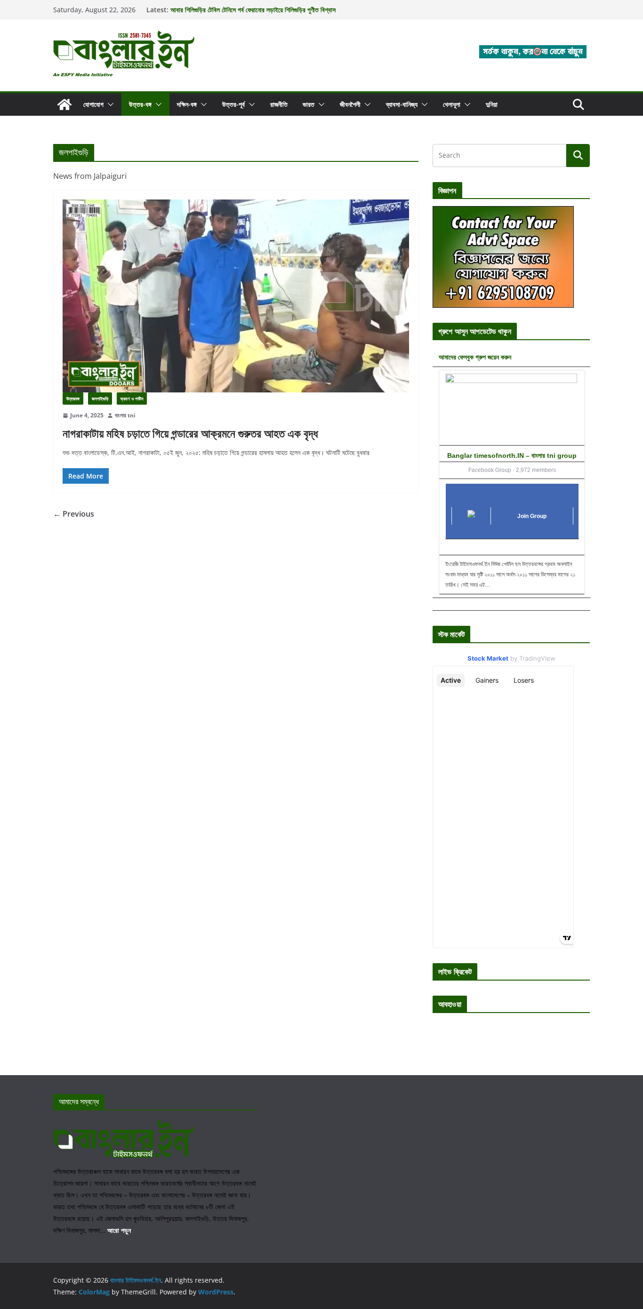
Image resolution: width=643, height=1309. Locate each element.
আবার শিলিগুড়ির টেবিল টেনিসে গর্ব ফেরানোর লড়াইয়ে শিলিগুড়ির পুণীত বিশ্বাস (253, 13)
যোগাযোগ (93, 104)
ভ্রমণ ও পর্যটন (132, 398)
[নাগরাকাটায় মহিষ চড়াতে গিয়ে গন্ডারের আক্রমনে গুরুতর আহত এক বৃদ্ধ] (236, 296)
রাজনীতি (279, 104)
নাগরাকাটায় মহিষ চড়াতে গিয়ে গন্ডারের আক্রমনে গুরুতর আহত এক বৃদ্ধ (190, 433)
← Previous (73, 514)
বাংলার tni (125, 415)
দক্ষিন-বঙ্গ (187, 104)
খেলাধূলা (451, 104)
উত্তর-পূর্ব (233, 104)
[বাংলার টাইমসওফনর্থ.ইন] (64, 104)
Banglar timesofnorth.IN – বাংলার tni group (512, 455)
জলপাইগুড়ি (100, 398)
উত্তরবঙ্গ (73, 398)
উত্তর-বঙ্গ (140, 104)
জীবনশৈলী (350, 104)
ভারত (308, 104)
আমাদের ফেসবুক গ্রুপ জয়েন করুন (475, 356)
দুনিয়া (492, 104)
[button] (109, 104)
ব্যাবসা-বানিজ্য (402, 104)
